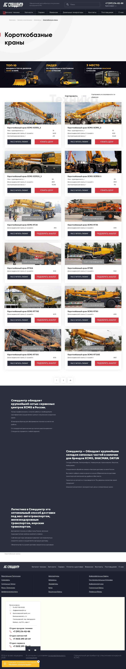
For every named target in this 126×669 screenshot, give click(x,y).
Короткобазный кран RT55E (80, 268)
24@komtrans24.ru (19, 610)
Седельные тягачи (8, 584)
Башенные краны (55, 592)
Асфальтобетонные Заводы (99, 576)
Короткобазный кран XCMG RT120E (84, 355)
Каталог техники (12, 12)
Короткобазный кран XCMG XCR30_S (24, 128)
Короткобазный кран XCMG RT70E (23, 311)
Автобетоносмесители (9, 592)
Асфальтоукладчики (96, 584)
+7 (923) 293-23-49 (22, 639)
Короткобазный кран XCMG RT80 (83, 311)
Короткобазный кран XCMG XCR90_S (84, 128)
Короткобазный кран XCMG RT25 (22, 225)
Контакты (92, 12)
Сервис (41, 12)
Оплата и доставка (74, 567)
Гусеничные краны (96, 588)
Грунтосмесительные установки (101, 580)
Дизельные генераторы (73, 12)
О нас (121, 12)
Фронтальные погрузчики (11, 576)
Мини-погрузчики (8, 588)
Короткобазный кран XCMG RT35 (83, 225)
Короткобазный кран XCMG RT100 (23, 355)
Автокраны (52, 580)
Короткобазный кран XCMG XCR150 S (84, 176)
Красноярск (109, 6)
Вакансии (54, 12)
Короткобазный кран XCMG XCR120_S (24, 176)
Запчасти (29, 12)
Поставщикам (107, 12)
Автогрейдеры (53, 576)
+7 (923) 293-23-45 (21, 646)
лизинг (19, 142)
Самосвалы (5, 580)
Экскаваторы (53, 584)
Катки (50, 588)
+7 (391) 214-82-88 (114, 3)
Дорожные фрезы (95, 592)
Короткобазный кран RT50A (20, 268)
